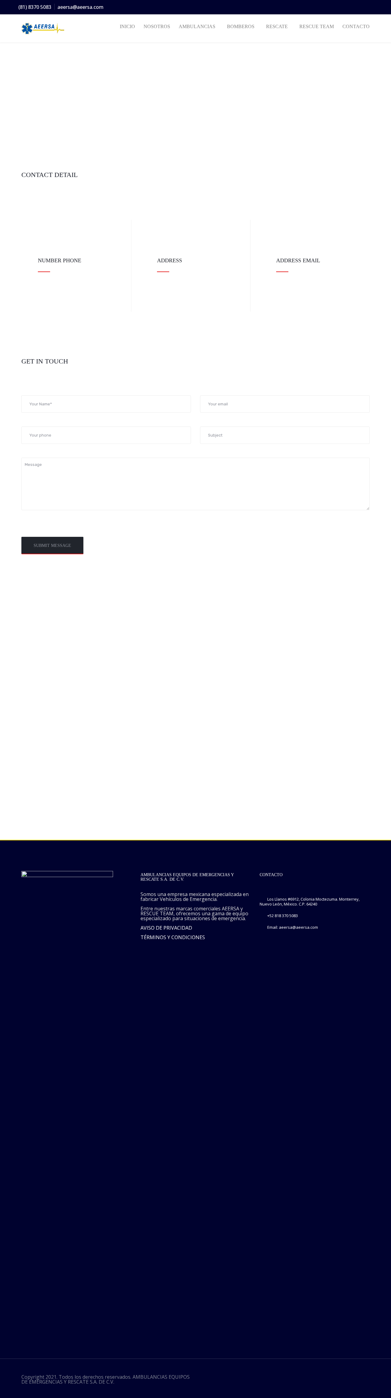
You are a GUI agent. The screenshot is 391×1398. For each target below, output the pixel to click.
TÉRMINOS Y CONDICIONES (173, 937)
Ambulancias (197, 26)
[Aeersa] (46, 28)
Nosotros (157, 26)
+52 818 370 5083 (282, 915)
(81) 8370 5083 (34, 7)
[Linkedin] (360, 7)
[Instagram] (349, 7)
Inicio (127, 26)
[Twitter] (338, 7)
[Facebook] (327, 7)
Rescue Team (316, 26)
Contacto (356, 26)
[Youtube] (371, 7)
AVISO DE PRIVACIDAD (166, 927)
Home (27, 83)
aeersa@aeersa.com (80, 7)
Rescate (277, 26)
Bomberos (240, 26)
